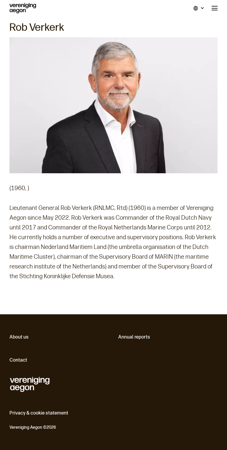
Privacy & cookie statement (38, 413)
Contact (18, 360)
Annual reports (134, 337)
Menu (215, 8)
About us (19, 337)
